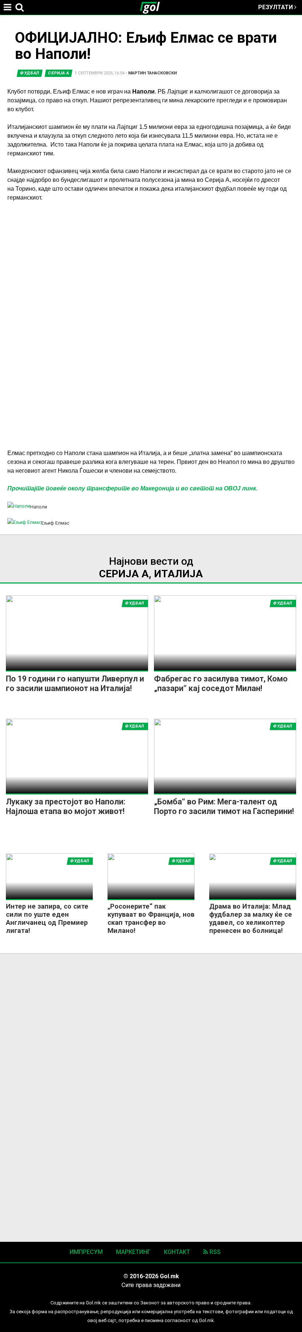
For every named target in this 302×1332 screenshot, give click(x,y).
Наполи (143, 91)
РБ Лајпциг (173, 91)
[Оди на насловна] (152, 7)
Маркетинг (133, 1251)
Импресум (86, 1251)
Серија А (58, 73)
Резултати (276, 7)
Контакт (177, 1251)
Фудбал (29, 73)
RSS (214, 1251)
